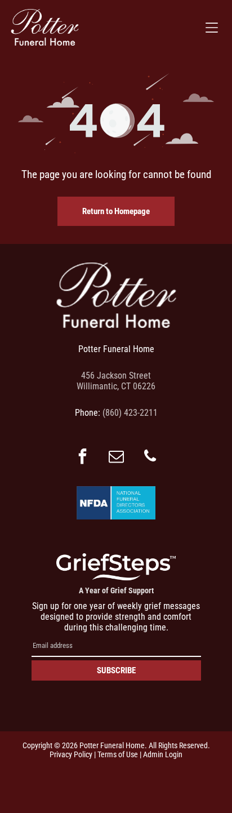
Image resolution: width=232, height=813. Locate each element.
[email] (116, 457)
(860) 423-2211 (130, 412)
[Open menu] (212, 27)
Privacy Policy (71, 754)
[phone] (150, 457)
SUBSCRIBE (116, 670)
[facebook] (82, 457)
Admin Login (162, 754)
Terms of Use (117, 754)
